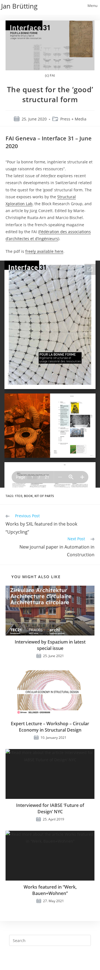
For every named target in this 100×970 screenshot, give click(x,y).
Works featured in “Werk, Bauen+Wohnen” (50, 890)
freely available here (44, 251)
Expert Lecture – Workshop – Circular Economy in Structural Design (50, 727)
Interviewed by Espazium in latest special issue (50, 645)
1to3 (18, 496)
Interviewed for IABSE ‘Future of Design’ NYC (50, 808)
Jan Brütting (19, 6)
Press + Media (73, 119)
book (28, 496)
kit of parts (44, 496)
